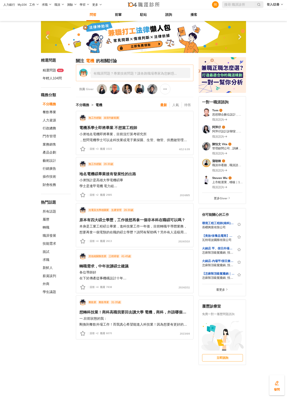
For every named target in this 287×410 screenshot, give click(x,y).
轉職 (46, 227)
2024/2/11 (184, 287)
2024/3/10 (184, 241)
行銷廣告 (49, 168)
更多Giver (220, 198)
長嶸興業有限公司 (214, 227)
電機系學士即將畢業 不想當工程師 (108, 128)
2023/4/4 (185, 333)
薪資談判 (49, 276)
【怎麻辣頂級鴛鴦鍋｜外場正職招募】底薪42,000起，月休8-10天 (218, 273)
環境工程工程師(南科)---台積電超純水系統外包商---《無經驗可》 (218, 223)
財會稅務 (49, 185)
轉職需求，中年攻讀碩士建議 (104, 266)
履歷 (46, 219)
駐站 (143, 14)
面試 (46, 252)
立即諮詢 (222, 357)
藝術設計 (49, 160)
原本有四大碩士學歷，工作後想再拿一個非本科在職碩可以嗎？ (132, 220)
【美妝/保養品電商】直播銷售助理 (218, 235)
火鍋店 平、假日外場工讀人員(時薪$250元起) (218, 248)
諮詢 (168, 14)
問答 (93, 14)
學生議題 (49, 292)
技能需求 (49, 243)
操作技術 (49, 176)
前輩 (118, 14)
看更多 (220, 289)
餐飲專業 (49, 112)
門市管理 (49, 136)
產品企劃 (49, 152)
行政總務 (49, 128)
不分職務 (49, 104)
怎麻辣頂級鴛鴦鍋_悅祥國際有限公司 (218, 252)
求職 (46, 260)
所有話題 (49, 211)
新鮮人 (48, 267)
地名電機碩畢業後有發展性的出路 (107, 174)
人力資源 (49, 120)
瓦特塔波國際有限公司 (217, 240)
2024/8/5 (185, 195)
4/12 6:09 (184, 149)
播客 (194, 14)
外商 (46, 284)
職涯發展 (49, 235)
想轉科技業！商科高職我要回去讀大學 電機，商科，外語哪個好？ (134, 312)
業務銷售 (49, 144)
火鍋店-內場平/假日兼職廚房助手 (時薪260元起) (218, 261)
